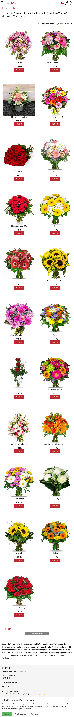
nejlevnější (60, 24)
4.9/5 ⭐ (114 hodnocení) (11, 691)
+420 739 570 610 (10, 682)
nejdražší (68, 24)
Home (4, 8)
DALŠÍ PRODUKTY (37, 634)
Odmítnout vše (36, 714)
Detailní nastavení (21, 714)
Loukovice (14, 8)
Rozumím (7, 714)
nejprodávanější (48, 24)
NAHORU (7, 629)
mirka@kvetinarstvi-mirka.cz (13, 687)
